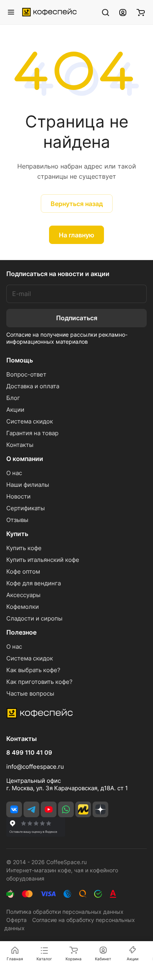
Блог (13, 398)
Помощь (19, 360)
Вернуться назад (77, 204)
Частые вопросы (30, 693)
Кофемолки (22, 606)
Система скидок (29, 421)
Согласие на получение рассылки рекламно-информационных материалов (67, 338)
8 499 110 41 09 (29, 752)
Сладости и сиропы (34, 618)
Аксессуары (23, 595)
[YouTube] (48, 809)
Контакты (19, 444)
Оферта (16, 920)
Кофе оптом (23, 571)
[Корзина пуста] (141, 12)
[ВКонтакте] (14, 809)
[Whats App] (66, 809)
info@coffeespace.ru (35, 766)
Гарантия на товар (32, 433)
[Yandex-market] (83, 809)
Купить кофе (24, 548)
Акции (15, 409)
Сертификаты (25, 508)
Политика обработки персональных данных (65, 911)
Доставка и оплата (32, 386)
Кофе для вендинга (33, 583)
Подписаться (76, 318)
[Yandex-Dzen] (100, 809)
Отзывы (17, 520)
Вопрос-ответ (26, 374)
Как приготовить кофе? (39, 681)
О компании (24, 459)
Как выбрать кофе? (33, 670)
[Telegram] (31, 809)
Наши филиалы (27, 484)
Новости (18, 496)
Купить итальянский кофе (42, 559)
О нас (14, 473)
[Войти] (122, 12)
